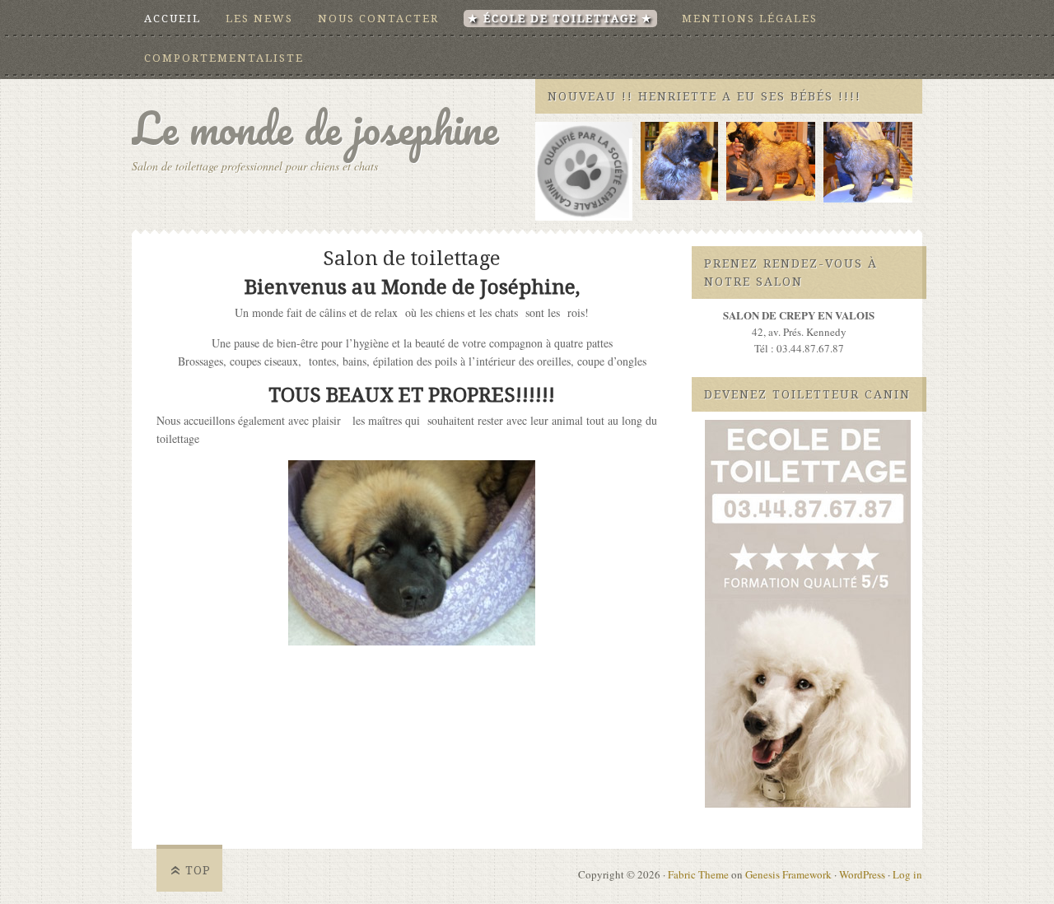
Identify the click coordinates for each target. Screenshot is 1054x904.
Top (198, 870)
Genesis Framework (788, 874)
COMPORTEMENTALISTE (224, 58)
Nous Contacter (378, 18)
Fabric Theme (698, 874)
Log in (907, 874)
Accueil (172, 18)
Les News (259, 18)
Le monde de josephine (315, 128)
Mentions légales (750, 18)
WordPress (862, 874)
